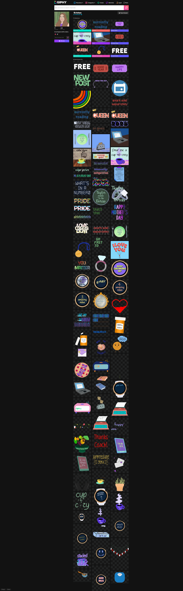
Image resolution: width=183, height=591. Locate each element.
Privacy (3, 589)
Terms (8, 589)
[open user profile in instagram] (55, 34)
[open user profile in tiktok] (57, 34)
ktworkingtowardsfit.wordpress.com (61, 31)
